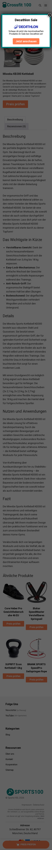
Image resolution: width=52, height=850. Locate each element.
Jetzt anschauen (26, 41)
